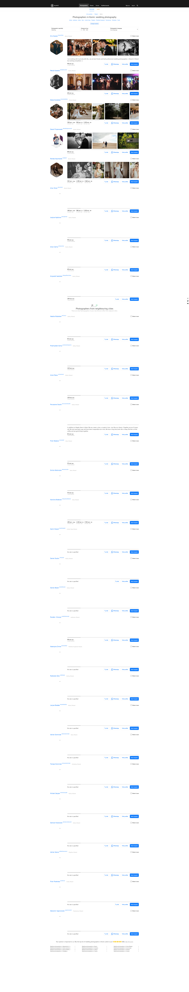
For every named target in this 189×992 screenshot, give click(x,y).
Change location (94, 23)
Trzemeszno (108, 20)
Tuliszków (114, 20)
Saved (98, 9)
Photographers (84, 5)
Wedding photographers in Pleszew (122, 949)
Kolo (83, 20)
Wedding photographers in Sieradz (121, 951)
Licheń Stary (88, 20)
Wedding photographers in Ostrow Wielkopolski (61, 949)
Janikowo (75, 20)
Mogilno (93, 20)
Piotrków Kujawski (100, 20)
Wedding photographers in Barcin (89, 946)
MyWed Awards (105, 5)
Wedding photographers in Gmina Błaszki (123, 946)
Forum (97, 5)
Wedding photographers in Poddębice (58, 951)
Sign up (128, 5)
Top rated (91, 9)
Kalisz (79, 20)
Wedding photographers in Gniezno (90, 948)
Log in (133, 5)
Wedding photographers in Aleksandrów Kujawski (61, 946)
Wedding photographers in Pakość (90, 949)
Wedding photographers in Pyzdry (89, 951)
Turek (118, 20)
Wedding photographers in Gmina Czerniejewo (60, 948)
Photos (92, 5)
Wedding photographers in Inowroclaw (122, 948)
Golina (70, 20)
